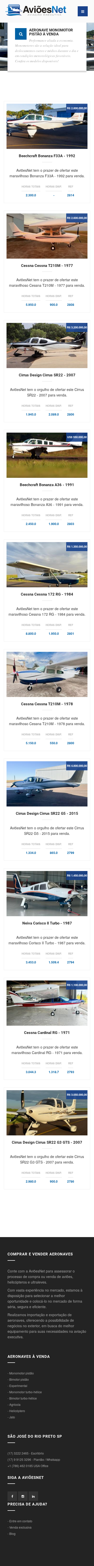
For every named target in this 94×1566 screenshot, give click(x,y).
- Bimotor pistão (18, 1379)
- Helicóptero (16, 1411)
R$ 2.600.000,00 (77, 218)
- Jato (11, 1417)
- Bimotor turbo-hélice (22, 1398)
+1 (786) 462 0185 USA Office (28, 1466)
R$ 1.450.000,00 (77, 875)
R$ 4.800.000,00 (77, 766)
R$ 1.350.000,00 (77, 546)
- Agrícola (14, 1404)
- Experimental (17, 1385)
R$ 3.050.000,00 (77, 1094)
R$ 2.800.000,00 (77, 108)
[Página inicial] (26, 11)
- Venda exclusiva (20, 1527)
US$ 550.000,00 (77, 437)
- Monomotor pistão (21, 1373)
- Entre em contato (20, 1521)
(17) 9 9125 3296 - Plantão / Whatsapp (34, 1459)
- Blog (12, 1533)
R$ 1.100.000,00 (77, 985)
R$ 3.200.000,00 (77, 327)
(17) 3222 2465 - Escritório (26, 1453)
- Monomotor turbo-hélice (25, 1392)
